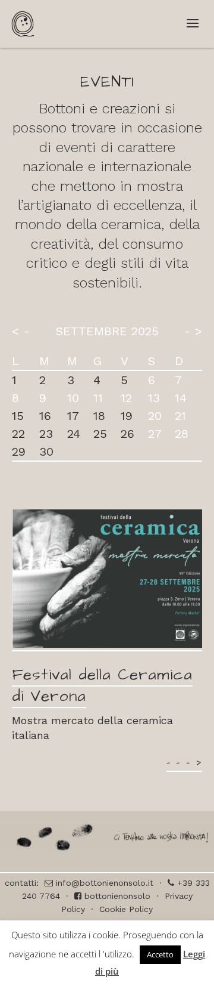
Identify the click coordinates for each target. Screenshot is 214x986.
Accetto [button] (160, 954)
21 (180, 416)
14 (181, 398)
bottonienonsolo (115, 896)
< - (21, 331)
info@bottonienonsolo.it (103, 883)
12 (126, 398)
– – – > (184, 762)
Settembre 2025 (107, 331)
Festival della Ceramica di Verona (102, 685)
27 (155, 433)
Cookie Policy (126, 909)
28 (181, 433)
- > (193, 331)
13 (154, 398)
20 (155, 416)
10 (73, 398)
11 (98, 398)
